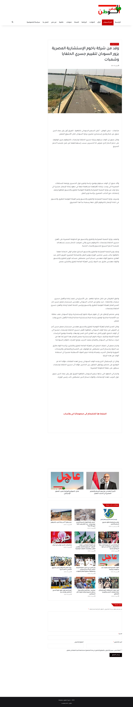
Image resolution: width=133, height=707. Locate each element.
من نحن (53, 22)
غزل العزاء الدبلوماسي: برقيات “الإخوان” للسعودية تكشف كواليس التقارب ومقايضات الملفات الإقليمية (85, 547)
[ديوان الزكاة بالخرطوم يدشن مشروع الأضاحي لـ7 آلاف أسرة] (61, 560)
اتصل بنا (45, 22)
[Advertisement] (66, 31)
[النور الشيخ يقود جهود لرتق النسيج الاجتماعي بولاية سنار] (61, 583)
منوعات (69, 22)
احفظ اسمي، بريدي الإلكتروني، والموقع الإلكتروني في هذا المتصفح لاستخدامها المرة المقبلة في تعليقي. (93, 650)
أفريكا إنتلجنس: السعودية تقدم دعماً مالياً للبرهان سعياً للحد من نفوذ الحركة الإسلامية (109, 547)
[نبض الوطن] (108, 10)
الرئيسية (118, 22)
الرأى (99, 22)
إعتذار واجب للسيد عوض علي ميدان (62, 545)
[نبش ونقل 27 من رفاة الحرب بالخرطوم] (61, 515)
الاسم (120, 634)
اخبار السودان (107, 22)
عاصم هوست (64, 703)
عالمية (61, 22)
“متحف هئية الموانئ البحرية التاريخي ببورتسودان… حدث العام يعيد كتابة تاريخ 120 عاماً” (85, 524)
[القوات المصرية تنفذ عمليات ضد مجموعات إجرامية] (108, 560)
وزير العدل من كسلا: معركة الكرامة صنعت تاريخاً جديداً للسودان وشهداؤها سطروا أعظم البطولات (85, 569)
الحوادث (92, 22)
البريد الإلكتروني (117, 642)
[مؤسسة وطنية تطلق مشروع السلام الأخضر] (108, 515)
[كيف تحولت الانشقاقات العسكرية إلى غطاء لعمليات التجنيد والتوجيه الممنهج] (108, 583)
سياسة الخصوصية (33, 22)
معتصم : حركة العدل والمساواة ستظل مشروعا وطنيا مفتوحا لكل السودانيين (85, 592)
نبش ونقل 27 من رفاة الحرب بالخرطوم (61, 522)
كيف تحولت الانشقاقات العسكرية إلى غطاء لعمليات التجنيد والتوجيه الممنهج (109, 592)
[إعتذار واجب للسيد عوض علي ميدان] (61, 537)
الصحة (76, 22)
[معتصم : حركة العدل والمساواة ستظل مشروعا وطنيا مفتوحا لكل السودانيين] (84, 583)
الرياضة (84, 22)
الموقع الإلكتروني (78, 642)
